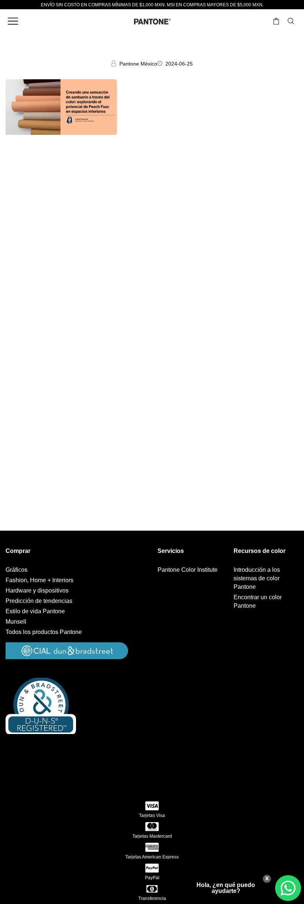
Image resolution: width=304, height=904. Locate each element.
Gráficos (16, 570)
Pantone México (138, 64)
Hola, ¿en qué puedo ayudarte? (225, 888)
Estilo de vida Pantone (35, 611)
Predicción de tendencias (39, 601)
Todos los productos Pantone (44, 632)
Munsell (16, 621)
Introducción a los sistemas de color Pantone (257, 578)
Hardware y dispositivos (37, 590)
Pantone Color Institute (188, 570)
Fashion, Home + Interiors (39, 580)
